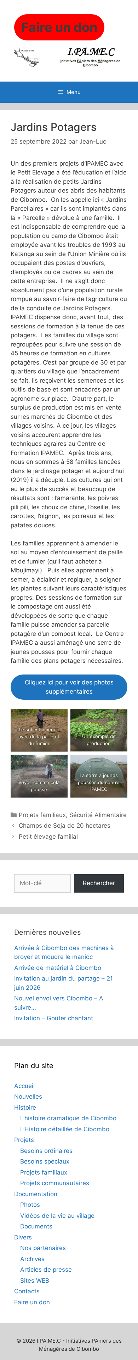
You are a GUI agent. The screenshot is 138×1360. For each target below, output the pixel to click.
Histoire (25, 1107)
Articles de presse (46, 1269)
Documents (36, 1226)
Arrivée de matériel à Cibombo (57, 967)
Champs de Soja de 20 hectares (64, 825)
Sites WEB (34, 1280)
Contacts (27, 1291)
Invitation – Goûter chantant (53, 1018)
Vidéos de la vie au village (57, 1215)
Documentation (35, 1194)
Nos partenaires (43, 1247)
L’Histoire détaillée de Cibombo (64, 1129)
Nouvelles (28, 1096)
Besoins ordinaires (46, 1150)
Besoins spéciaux (44, 1161)
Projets (24, 1139)
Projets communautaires (54, 1183)
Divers (23, 1237)
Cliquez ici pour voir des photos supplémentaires (69, 687)
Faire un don (32, 1302)
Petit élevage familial (48, 836)
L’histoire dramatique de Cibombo (68, 1118)
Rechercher (99, 883)
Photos (30, 1204)
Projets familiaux (42, 814)
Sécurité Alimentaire (98, 814)
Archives (32, 1258)
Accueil (24, 1085)
